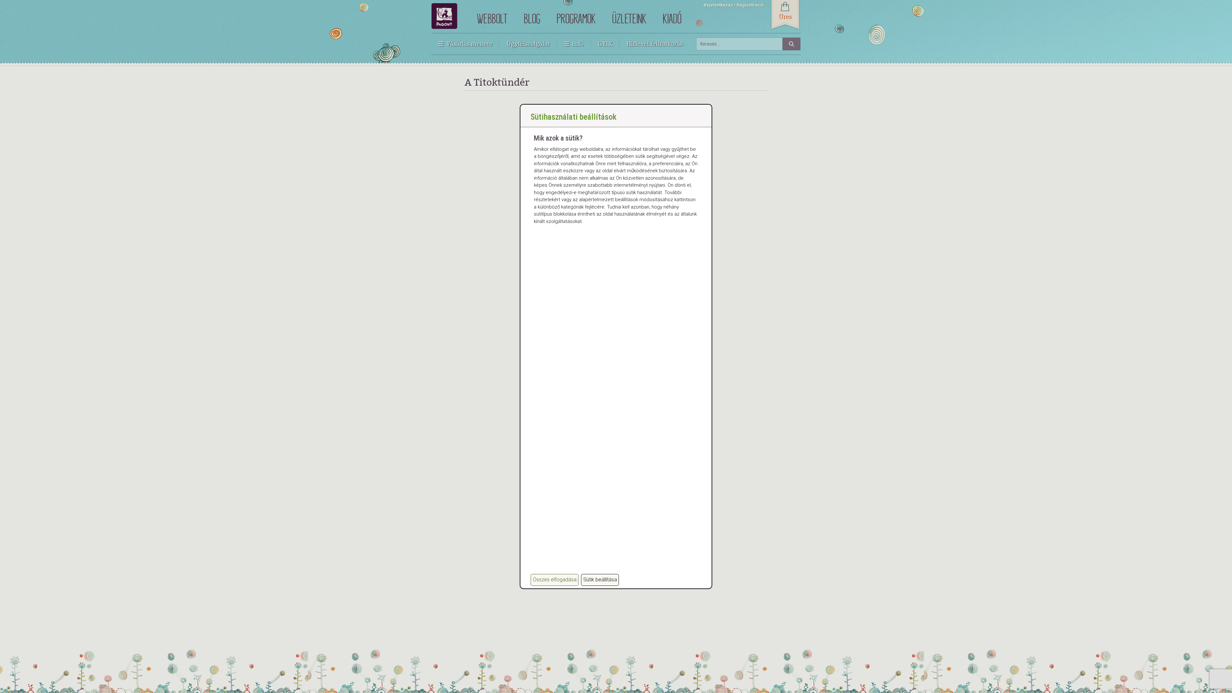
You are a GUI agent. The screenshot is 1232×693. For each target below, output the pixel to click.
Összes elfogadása (555, 580)
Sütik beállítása (600, 580)
